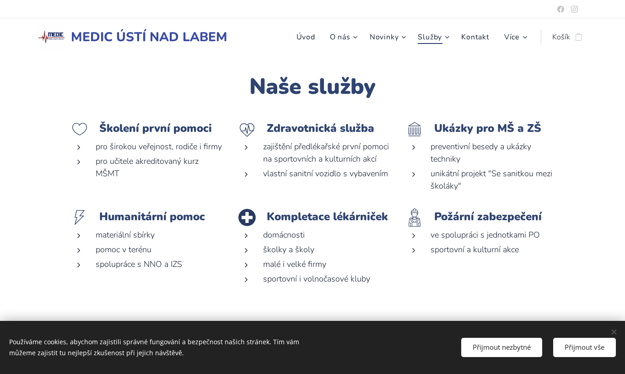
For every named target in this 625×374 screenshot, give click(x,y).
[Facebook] (560, 9)
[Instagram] (574, 9)
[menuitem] (308, 37)
